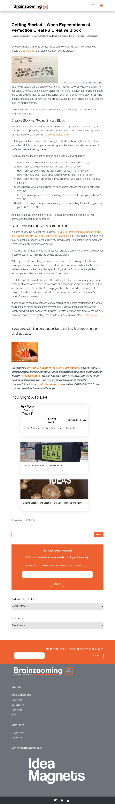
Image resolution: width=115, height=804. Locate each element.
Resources (17, 710)
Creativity (35, 36)
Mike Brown (91, 315)
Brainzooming (32, 376)
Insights (55, 36)
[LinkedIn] (61, 801)
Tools (14, 36)
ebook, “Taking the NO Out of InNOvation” (55, 368)
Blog (14, 715)
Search (99, 535)
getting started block (59, 135)
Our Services (18, 705)
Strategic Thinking (68, 36)
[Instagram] (68, 801)
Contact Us (17, 738)
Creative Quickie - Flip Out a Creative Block (42, 466)
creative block (28, 51)
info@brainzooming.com (49, 384)
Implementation (24, 36)
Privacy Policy (18, 733)
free (29, 368)
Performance (45, 36)
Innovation (81, 36)
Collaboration (92, 36)
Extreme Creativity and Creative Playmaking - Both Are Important (52, 503)
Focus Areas (18, 700)
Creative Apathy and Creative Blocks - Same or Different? (49, 428)
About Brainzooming (21, 695)
